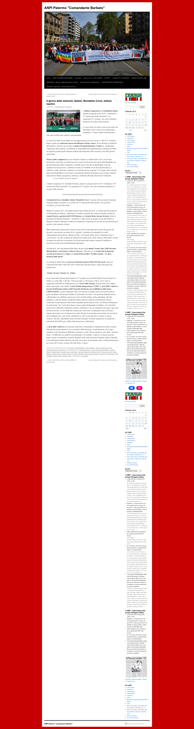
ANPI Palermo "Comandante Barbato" (74, 7)
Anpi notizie (70, 348)
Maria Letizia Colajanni (92, 354)
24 (130, 128)
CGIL (128, 152)
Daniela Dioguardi (83, 352)
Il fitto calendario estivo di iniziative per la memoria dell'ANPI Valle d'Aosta (136, 235)
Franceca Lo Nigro (107, 352)
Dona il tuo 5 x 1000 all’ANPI (93, 78)
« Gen (130, 130)
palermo (69, 107)
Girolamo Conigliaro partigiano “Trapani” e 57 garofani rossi (136, 382)
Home (49, 78)
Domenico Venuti (95, 352)
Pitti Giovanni (111, 354)
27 (139, 128)
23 (127, 128)
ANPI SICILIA (131, 142)
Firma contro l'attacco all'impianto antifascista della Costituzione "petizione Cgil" (137, 160)
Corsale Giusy (65, 352)
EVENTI (107, 78)
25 (133, 128)
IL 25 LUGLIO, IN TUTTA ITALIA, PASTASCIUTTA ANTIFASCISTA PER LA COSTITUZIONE (137, 249)
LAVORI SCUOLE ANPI (139, 78)
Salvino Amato (67, 356)
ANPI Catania (130, 136)
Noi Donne (103, 354)
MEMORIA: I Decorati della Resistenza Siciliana (62, 82)
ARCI (128, 146)
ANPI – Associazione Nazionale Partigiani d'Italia (135, 178)
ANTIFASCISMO (80, 348)
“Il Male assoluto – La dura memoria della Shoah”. (94, 350)
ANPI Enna (130, 138)
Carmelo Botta (55, 352)
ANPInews (130, 144)
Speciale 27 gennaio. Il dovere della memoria (61, 86)
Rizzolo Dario (58, 356)
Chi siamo (78, 78)
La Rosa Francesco (78, 354)
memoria (98, 348)
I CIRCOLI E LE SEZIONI (120, 78)
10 (130, 122)
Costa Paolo (74, 352)
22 (146, 125)
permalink (85, 356)
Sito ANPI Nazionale (132, 166)
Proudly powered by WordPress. (136, 724)
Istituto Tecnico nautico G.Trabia (62, 354)
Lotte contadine (90, 348)
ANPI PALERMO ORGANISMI (63, 78)
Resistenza (61, 350)
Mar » (146, 130)
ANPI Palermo (131, 140)
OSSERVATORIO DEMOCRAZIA (112, 82)
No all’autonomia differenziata (89, 82)
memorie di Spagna (132, 164)
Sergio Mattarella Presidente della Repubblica (103, 94)
